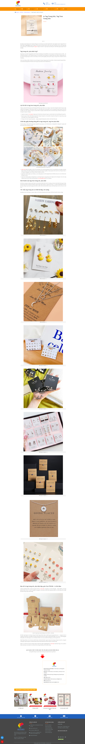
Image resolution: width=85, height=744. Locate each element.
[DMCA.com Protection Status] (61, 739)
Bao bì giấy (32, 8)
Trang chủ (18, 8)
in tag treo (35, 46)
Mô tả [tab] (43, 41)
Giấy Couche (23, 169)
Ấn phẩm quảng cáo (27, 12)
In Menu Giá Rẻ (35, 708)
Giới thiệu (24, 8)
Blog (59, 8)
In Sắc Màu (52, 643)
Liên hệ (65, 8)
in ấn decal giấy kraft (41, 178)
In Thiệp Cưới (20, 708)
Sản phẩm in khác (51, 8)
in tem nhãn (42, 588)
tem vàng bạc (31, 114)
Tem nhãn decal (40, 8)
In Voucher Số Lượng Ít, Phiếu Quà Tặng (49, 709)
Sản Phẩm (21, 12)
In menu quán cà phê (64, 708)
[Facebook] (58, 737)
